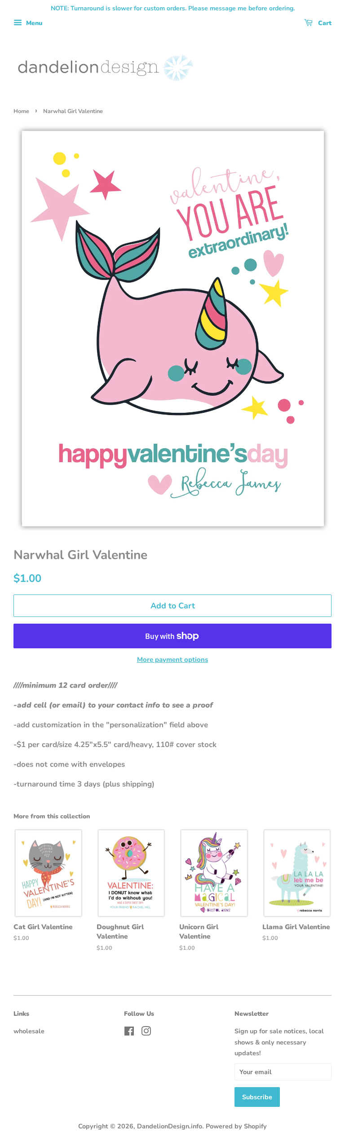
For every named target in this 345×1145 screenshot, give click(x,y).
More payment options (172, 659)
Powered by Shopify (236, 1126)
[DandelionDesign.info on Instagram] (146, 1032)
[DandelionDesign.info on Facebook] (129, 1032)
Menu (33, 23)
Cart (324, 23)
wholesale (28, 1031)
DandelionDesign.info (169, 1126)
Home (21, 111)
